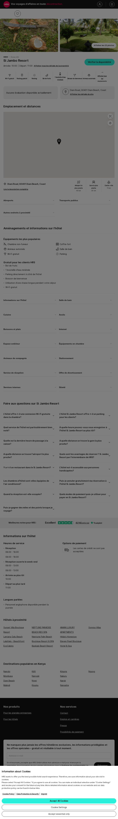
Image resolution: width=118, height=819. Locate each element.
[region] (59, 792)
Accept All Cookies (59, 801)
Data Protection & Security (28, 794)
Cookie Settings (59, 807)
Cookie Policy (8, 794)
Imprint (44, 794)
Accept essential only (59, 814)
